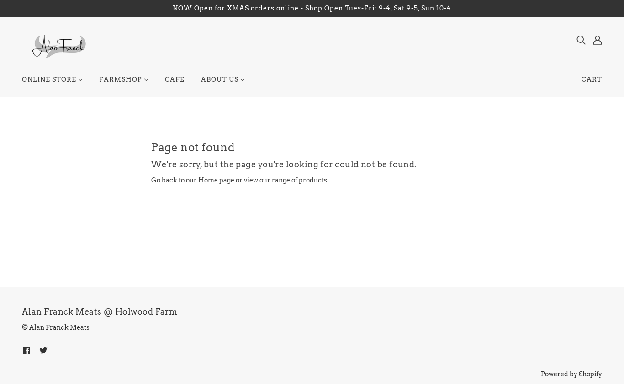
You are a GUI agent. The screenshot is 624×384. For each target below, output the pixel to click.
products (313, 180)
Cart (592, 79)
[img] (581, 39)
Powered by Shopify (571, 374)
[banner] (58, 46)
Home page (216, 180)
